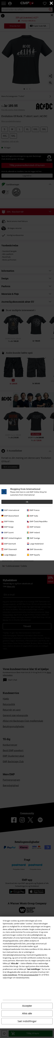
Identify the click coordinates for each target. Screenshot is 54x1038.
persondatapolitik (31, 975)
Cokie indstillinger (10, 975)
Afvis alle (27, 1013)
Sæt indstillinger (27, 1021)
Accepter (27, 1005)
